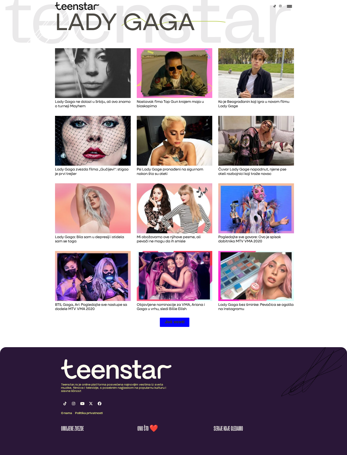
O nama (66, 413)
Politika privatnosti (89, 413)
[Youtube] (82, 403)
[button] (174, 322)
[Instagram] (280, 6)
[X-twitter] (91, 403)
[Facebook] (99, 403)
